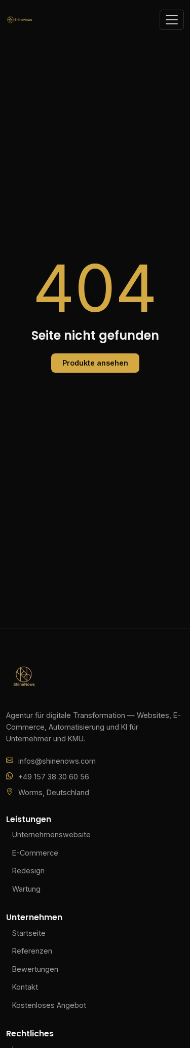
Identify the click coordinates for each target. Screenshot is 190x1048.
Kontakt (25, 986)
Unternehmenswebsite (51, 834)
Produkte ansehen (95, 362)
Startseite (29, 933)
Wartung (26, 889)
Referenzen (32, 950)
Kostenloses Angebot (49, 1005)
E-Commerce (35, 852)
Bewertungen (35, 969)
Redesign (28, 870)
